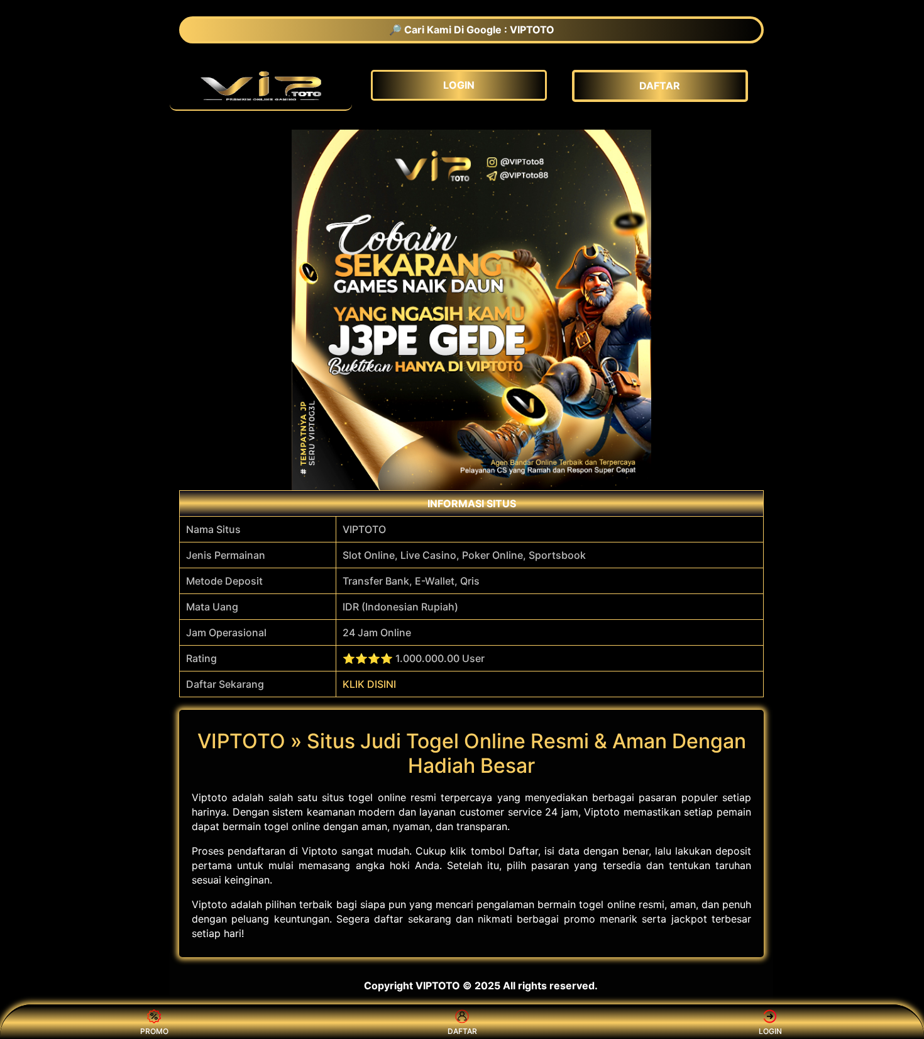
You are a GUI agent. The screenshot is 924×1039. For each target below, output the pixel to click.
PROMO (154, 1031)
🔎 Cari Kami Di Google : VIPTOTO (471, 29)
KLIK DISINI (369, 684)
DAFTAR (462, 1031)
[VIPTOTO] (261, 86)
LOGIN (770, 1031)
